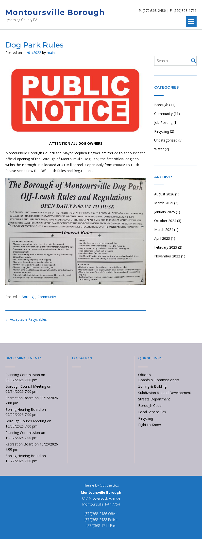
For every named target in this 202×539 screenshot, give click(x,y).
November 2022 (167, 256)
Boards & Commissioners (158, 380)
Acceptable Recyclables (26, 319)
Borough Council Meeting (25, 386)
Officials (144, 374)
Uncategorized (165, 140)
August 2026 (164, 194)
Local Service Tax (152, 412)
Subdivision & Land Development (164, 392)
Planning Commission (22, 374)
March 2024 (163, 229)
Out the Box (109, 485)
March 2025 (163, 203)
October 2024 (165, 220)
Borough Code (150, 405)
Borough (28, 296)
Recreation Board (19, 398)
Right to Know (149, 424)
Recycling (161, 131)
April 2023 (162, 238)
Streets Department (154, 399)
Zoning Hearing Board (23, 409)
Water (159, 149)
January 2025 (164, 211)
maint (51, 52)
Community (46, 296)
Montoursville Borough (55, 12)
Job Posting (163, 122)
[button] (191, 21)
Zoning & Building (152, 386)
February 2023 (165, 247)
